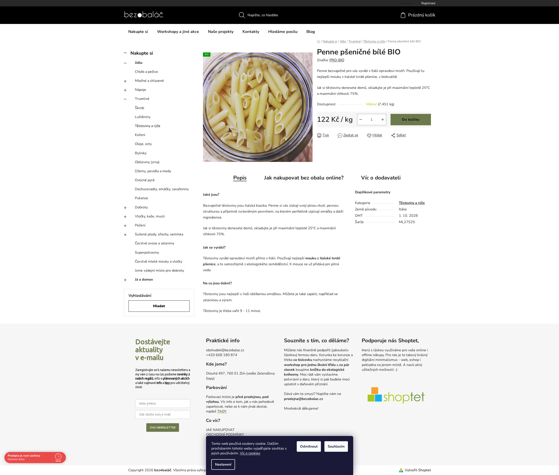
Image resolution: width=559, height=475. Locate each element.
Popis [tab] (240, 177)
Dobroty (141, 207)
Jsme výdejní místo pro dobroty (159, 270)
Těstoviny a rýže (147, 126)
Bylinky (141, 153)
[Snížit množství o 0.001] (360, 119)
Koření (140, 135)
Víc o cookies (250, 453)
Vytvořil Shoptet (418, 470)
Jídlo (138, 62)
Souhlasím (336, 446)
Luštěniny (142, 117)
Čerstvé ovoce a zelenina (154, 243)
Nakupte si (141, 53)
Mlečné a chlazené (149, 80)
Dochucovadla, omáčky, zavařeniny (162, 189)
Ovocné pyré (145, 180)
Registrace (428, 3)
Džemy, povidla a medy (153, 171)
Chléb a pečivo (146, 71)
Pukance (141, 198)
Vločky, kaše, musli (150, 216)
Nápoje (140, 89)
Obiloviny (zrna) (147, 162)
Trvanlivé (142, 98)
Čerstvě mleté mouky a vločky (158, 261)
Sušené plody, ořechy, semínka (159, 234)
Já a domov (144, 279)
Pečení (140, 225)
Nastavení (223, 464)
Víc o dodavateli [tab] (381, 177)
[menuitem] (138, 31)
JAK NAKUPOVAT (220, 429)
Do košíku (411, 119)
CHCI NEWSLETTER (162, 427)
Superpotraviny (147, 252)
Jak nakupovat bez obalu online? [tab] (304, 177)
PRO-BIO (336, 60)
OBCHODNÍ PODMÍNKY (225, 434)
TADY (221, 411)
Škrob (139, 108)
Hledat (159, 306)
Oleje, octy (143, 144)
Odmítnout (309, 446)
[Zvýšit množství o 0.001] (382, 119)
